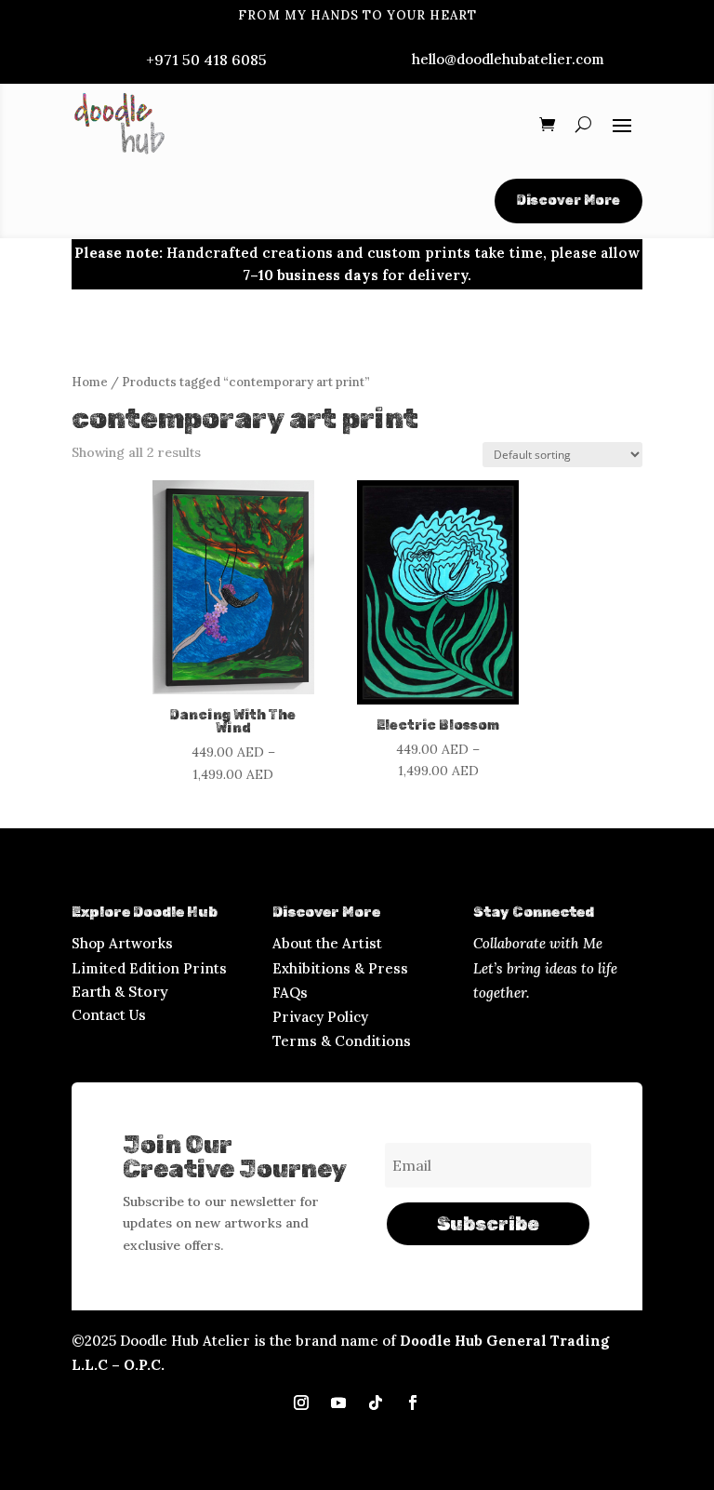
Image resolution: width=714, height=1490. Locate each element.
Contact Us (109, 1015)
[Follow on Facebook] (413, 1402)
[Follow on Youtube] (338, 1402)
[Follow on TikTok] (375, 1402)
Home (90, 382)
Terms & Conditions (341, 1041)
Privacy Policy (320, 1017)
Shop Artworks (122, 943)
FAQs (290, 992)
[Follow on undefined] (301, 1402)
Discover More (568, 200)
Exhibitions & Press (340, 968)
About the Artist (327, 943)
